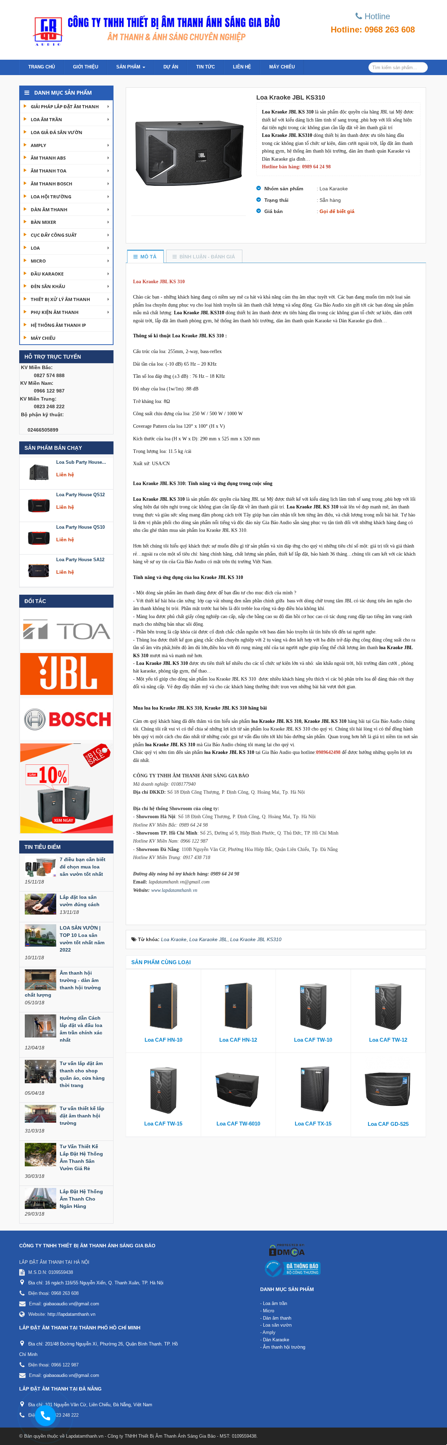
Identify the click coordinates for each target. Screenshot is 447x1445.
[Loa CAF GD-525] (388, 1088)
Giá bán (273, 211)
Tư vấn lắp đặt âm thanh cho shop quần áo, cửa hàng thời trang (82, 1074)
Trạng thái (276, 200)
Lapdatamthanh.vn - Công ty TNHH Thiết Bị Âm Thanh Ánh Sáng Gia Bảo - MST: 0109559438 (161, 1436)
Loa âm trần (46, 119)
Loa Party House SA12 (80, 556)
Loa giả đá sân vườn (56, 132)
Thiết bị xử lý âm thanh (60, 299)
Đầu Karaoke (47, 274)
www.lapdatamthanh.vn (174, 890)
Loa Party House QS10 (80, 523)
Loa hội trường (51, 196)
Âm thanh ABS (48, 158)
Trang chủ (41, 66)
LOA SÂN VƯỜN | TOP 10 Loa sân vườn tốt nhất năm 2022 (82, 939)
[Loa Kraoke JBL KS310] (188, 151)
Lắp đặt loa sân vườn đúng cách (80, 900)
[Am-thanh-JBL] (66, 673)
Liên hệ (242, 66)
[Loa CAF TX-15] (313, 1088)
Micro (38, 261)
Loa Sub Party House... (81, 458)
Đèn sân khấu (48, 286)
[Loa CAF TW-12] (388, 1004)
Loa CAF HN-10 (163, 1040)
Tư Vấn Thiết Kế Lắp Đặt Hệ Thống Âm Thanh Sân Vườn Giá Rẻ (81, 1157)
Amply (38, 145)
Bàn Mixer (43, 222)
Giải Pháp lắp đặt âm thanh (65, 106)
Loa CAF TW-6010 (238, 1124)
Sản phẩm (129, 66)
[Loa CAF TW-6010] (238, 1088)
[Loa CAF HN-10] (163, 1004)
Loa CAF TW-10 (313, 1040)
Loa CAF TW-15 (163, 1124)
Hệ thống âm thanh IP (58, 325)
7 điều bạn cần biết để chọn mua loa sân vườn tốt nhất (82, 867)
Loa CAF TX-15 (313, 1124)
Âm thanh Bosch (51, 184)
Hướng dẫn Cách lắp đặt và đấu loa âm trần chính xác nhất (81, 1029)
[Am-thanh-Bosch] (66, 718)
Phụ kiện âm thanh (55, 312)
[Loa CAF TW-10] (313, 1004)
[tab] (145, 257)
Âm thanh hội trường (284, 1347)
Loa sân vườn (277, 1325)
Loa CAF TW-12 (388, 1040)
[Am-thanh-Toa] (66, 628)
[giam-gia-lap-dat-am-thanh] (66, 788)
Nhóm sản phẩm (283, 188)
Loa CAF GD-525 (388, 1124)
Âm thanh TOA (48, 171)
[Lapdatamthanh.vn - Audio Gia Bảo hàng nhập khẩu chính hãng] (153, 28)
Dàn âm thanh (49, 209)
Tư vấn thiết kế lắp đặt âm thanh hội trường (82, 1116)
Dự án (170, 66)
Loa (35, 248)
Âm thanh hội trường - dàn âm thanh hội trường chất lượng (63, 984)
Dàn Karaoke (276, 1339)
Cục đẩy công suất (54, 235)
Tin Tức (205, 66)
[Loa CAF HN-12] (238, 1004)
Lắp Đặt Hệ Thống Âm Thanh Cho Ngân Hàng (81, 1199)
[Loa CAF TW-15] (163, 1088)
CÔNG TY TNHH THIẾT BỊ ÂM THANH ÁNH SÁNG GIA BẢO (87, 1245)
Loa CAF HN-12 (238, 1040)
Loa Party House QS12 (80, 491)
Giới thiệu (85, 66)
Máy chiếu (282, 66)
